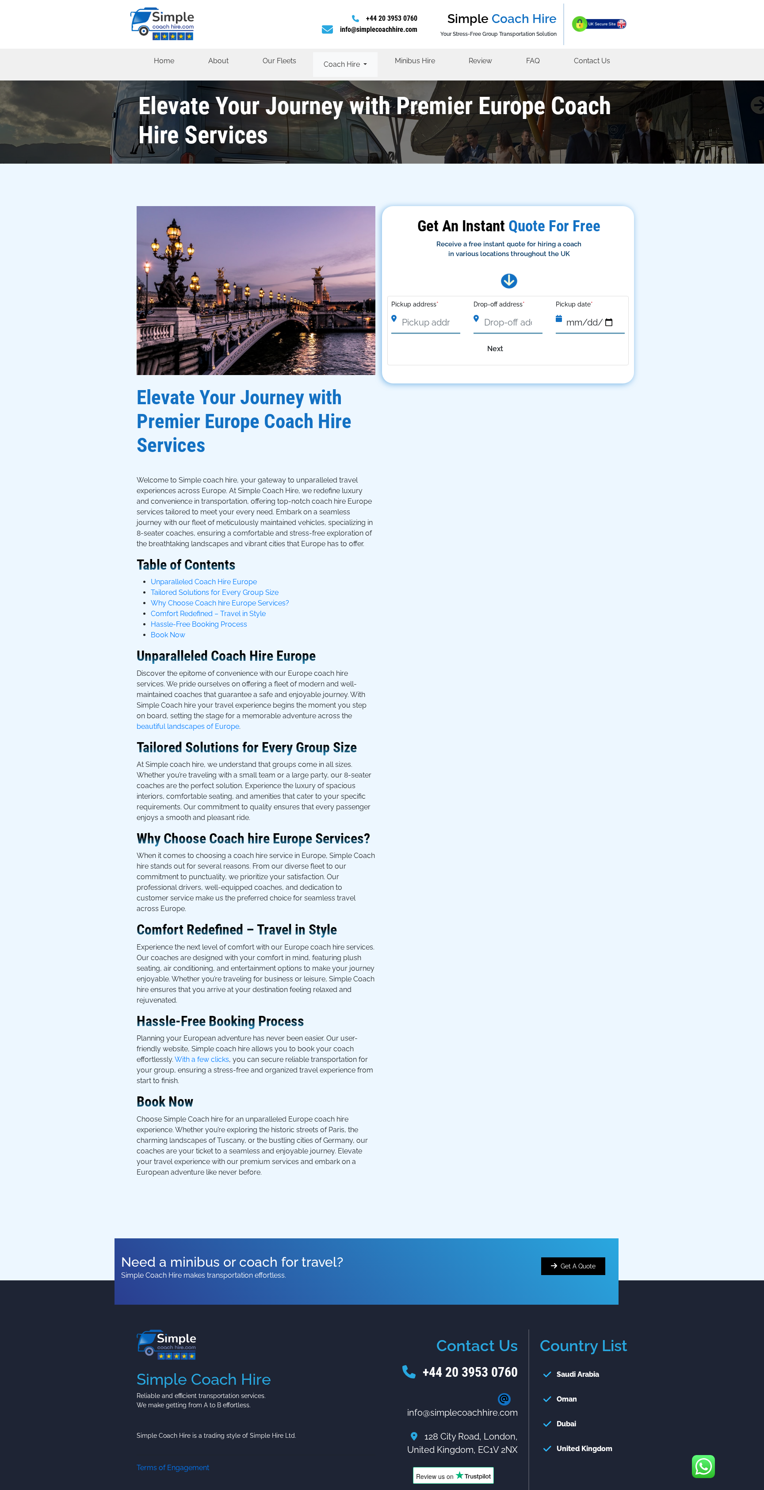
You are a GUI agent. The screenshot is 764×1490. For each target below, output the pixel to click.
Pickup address (415, 304)
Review (480, 61)
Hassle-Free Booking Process (199, 624)
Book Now (168, 635)
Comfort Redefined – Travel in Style (208, 613)
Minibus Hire (415, 61)
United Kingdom (584, 1448)
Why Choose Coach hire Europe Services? (220, 603)
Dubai (566, 1424)
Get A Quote (578, 1266)
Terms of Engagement (173, 1467)
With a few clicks (202, 1059)
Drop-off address (499, 304)
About (218, 61)
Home (164, 61)
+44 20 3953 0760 (391, 18)
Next (495, 349)
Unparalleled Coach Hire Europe (204, 582)
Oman (567, 1399)
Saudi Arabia (578, 1374)
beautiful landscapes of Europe (188, 726)
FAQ (533, 61)
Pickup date (574, 304)
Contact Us (592, 61)
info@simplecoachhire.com (378, 29)
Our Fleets (279, 61)
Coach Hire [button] (343, 64)
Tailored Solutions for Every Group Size (215, 592)
